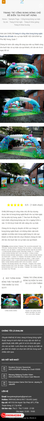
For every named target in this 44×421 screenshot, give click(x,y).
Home (4, 19)
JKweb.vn (32, 418)
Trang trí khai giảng (31, 22)
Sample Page (14, 19)
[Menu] (4, 2)
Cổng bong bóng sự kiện (30, 19)
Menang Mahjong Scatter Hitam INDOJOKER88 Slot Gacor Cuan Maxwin (24, 376)
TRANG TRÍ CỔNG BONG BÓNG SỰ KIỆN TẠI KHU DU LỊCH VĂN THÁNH (32, 280)
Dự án (5, 22)
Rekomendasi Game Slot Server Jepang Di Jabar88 (25, 383)
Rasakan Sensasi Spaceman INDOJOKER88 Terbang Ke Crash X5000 (24, 368)
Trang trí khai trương (22, 25)
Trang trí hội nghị (16, 22)
